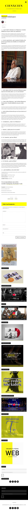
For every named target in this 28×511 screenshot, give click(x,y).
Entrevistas (3, 27)
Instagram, (9, 183)
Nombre (4, 224)
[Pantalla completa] (25, 319)
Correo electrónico (5, 228)
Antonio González (10, 198)
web (21, 183)
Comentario (4, 211)
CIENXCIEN (14, 5)
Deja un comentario (4, 18)
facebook (15, 183)
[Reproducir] (2, 319)
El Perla (16, 198)
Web (3, 232)
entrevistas (4, 190)
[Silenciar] (24, 319)
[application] (14, 295)
